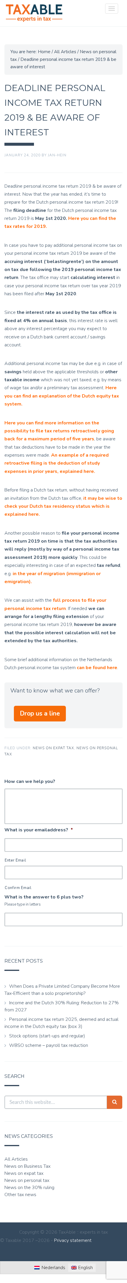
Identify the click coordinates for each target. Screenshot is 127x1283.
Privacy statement (73, 1240)
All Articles (16, 1159)
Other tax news (20, 1194)
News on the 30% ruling (29, 1187)
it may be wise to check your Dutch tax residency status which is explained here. (63, 506)
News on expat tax (53, 748)
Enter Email (15, 860)
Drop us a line (40, 713)
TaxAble (34, 13)
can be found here (97, 667)
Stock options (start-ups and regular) (47, 1036)
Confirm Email (18, 888)
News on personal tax (26, 1180)
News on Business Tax (27, 1166)
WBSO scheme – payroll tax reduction (48, 1045)
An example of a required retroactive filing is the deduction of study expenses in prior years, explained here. (56, 463)
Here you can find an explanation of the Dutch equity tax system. (61, 396)
